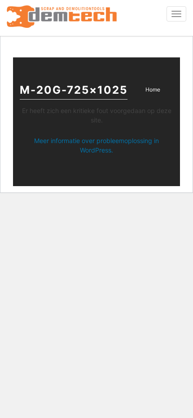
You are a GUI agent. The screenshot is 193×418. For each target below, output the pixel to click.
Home (152, 89)
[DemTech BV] (61, 18)
